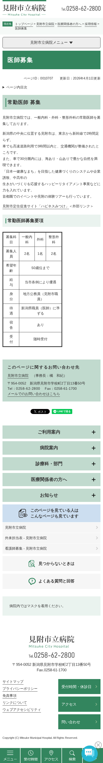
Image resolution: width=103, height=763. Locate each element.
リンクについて (14, 703)
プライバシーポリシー (20, 689)
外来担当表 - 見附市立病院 (26, 538)
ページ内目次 (16, 87)
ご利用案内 (49, 431)
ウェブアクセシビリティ (21, 710)
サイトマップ (13, 682)
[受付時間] (30, 755)
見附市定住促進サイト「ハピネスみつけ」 (35, 206)
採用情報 (91, 24)
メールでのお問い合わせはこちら (34, 394)
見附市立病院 (45, 24)
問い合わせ (71, 722)
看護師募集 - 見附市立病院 (26, 548)
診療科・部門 (49, 463)
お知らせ (49, 495)
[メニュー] (10, 755)
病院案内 (49, 447)
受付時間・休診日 (77, 687)
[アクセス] (51, 755)
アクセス (69, 704)
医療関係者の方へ (70, 24)
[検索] (72, 755)
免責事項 (9, 696)
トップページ (24, 24)
